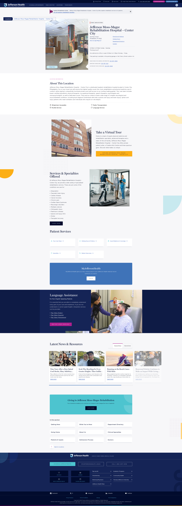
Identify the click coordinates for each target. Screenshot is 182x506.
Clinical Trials (98, 1)
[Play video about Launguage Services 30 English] (103, 311)
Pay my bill (116, 1)
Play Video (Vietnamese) (58, 317)
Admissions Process (86, 440)
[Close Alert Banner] (130, 11)
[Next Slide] (134, 365)
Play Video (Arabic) (57, 313)
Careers (115, 44)
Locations (8, 19)
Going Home (55, 432)
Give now (107, 1)
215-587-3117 (104, 63)
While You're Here (85, 424)
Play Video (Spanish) (57, 315)
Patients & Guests (57, 440)
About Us (82, 432)
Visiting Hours (116, 39)
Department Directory (118, 41)
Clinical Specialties (114, 432)
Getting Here (55, 424)
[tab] (118, 345)
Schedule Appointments (159, 1)
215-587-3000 (113, 61)
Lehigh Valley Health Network (129, 1)
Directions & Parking (118, 36)
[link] (64, 12)
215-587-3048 (109, 66)
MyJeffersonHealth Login (172, 1)
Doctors (110, 440)
